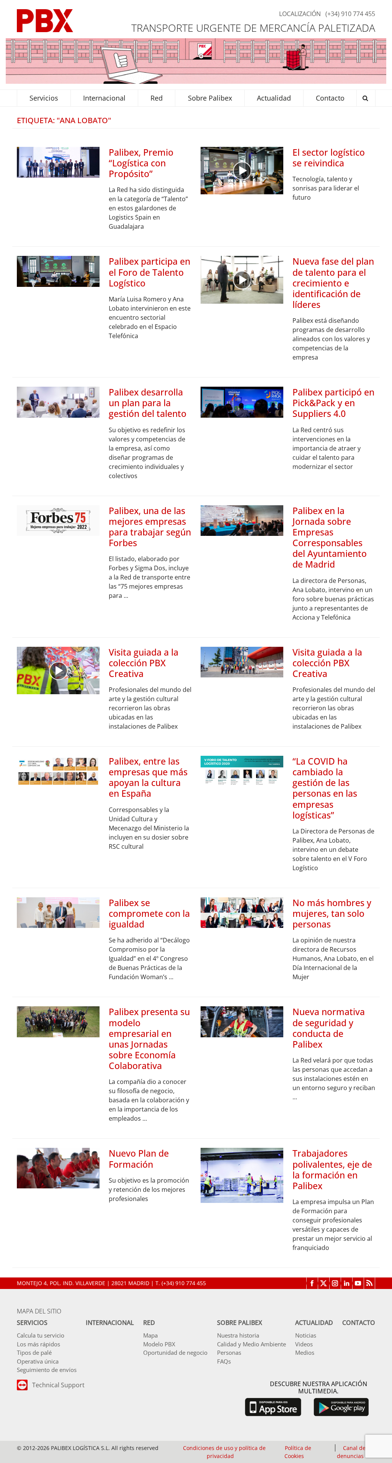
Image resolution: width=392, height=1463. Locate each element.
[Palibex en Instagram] (335, 1283)
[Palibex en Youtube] (358, 1283)
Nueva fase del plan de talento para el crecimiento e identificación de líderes (333, 283)
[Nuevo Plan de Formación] (58, 1167)
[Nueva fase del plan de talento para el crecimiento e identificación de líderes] (242, 279)
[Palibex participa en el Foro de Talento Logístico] (58, 271)
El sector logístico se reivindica (328, 157)
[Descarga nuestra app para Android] (341, 1406)
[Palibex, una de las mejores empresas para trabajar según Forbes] (58, 520)
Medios (304, 1352)
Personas (229, 1352)
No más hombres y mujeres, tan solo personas (331, 913)
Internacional (110, 1322)
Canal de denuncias (351, 1452)
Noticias (305, 1335)
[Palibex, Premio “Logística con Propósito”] (58, 162)
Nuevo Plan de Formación (139, 1158)
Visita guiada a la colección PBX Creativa (143, 663)
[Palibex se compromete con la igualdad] (58, 912)
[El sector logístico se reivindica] (242, 170)
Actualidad (314, 1322)
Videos (304, 1344)
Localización (300, 14)
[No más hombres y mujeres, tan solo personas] (242, 912)
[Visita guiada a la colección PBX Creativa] (58, 670)
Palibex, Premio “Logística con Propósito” (141, 163)
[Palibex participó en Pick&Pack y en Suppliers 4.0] (242, 401)
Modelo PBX (159, 1344)
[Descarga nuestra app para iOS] (273, 1406)
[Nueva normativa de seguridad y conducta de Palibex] (242, 1021)
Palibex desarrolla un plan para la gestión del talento (147, 403)
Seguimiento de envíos (47, 1369)
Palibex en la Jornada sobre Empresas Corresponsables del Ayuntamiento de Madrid (329, 537)
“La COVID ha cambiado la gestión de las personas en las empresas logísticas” (324, 788)
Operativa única (38, 1361)
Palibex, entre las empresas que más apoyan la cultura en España (148, 777)
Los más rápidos (38, 1344)
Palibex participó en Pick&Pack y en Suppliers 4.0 (333, 403)
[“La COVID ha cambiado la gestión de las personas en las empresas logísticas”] (242, 770)
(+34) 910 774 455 (350, 14)
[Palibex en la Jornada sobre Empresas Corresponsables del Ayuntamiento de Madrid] (242, 520)
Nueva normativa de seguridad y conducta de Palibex (328, 1028)
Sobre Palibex (239, 1322)
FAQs (224, 1361)
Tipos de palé (34, 1352)
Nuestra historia (238, 1335)
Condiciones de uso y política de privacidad (224, 1452)
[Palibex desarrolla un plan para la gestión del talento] (58, 401)
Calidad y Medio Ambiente (251, 1344)
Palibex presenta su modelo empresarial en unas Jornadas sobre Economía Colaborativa (149, 1039)
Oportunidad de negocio (175, 1352)
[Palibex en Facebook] (312, 1283)
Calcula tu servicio (40, 1335)
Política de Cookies (297, 1452)
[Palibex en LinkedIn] (346, 1283)
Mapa (150, 1335)
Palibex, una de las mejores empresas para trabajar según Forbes (150, 526)
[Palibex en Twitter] (323, 1283)
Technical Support (58, 1385)
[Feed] (369, 1283)
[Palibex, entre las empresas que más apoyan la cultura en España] (58, 770)
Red (149, 1322)
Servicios (32, 1322)
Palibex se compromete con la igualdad (149, 913)
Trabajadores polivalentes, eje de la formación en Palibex (332, 1169)
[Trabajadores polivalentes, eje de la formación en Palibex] (242, 1175)
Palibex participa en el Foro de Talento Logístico (149, 272)
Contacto (358, 1322)
